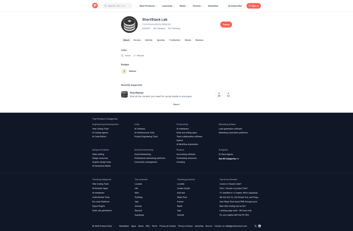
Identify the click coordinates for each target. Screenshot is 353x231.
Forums (197, 5)
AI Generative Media (101, 166)
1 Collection (174, 40)
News (183, 5)
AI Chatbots (139, 128)
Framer (180, 201)
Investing (181, 162)
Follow (226, 24)
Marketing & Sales (227, 124)
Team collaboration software (189, 136)
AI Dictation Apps (100, 188)
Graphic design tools (101, 162)
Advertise (213, 5)
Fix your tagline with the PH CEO (234, 215)
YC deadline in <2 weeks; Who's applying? (239, 193)
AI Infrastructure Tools (144, 132)
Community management (145, 162)
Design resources (100, 158)
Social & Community (143, 150)
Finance (180, 150)
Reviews (199, 40)
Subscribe (236, 5)
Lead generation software (230, 128)
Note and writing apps (187, 132)
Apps (133, 226)
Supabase (139, 215)
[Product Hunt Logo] (95, 6)
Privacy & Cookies (168, 226)
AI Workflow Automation (187, 144)
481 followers (159, 28)
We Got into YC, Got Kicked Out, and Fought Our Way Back (240, 197)
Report (176, 104)
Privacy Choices (185, 226)
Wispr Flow (182, 197)
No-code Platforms (100, 201)
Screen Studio (183, 188)
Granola (138, 206)
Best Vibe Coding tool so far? (233, 206)
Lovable (138, 184)
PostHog (138, 197)
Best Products (147, 5)
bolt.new (181, 193)
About (126, 40)
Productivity (182, 124)
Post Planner (136, 92)
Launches (167, 5)
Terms (154, 226)
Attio (137, 193)
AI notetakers (183, 128)
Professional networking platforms (149, 158)
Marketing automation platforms (233, 132)
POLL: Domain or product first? (234, 188)
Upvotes (161, 40)
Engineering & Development (105, 124)
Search (180, 140)
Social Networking (142, 154)
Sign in (255, 5)
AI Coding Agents (100, 132)
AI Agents (223, 150)
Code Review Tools (100, 197)
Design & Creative (100, 150)
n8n (136, 188)
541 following (174, 28)
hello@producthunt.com (236, 226)
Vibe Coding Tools (100, 128)
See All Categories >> (229, 158)
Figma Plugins (98, 206)
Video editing (98, 154)
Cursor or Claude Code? (230, 184)
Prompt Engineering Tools (146, 136)
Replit (179, 206)
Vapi (137, 201)
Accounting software (186, 154)
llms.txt (209, 226)
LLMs (137, 124)
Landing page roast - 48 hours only (236, 210)
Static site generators (102, 210)
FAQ (148, 226)
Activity (148, 40)
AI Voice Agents (226, 154)
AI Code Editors (99, 136)
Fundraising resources (187, 158)
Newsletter (124, 226)
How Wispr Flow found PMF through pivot (238, 201)
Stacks (188, 40)
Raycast (138, 210)
